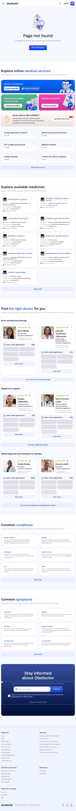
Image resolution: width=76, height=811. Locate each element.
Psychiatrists (5, 776)
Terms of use (5, 747)
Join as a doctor (6, 744)
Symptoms (43, 773)
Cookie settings (6, 760)
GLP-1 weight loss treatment (49, 741)
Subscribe (56, 689)
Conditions (43, 771)
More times (19, 364)
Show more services (38, 167)
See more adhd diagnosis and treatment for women (37, 505)
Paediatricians (6, 773)
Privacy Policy (15, 696)
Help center (5, 741)
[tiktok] (41, 706)
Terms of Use (28, 696)
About (3, 736)
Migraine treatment (46, 749)
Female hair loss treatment (48, 752)
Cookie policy (5, 752)
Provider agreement (8, 755)
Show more (38, 289)
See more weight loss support (38, 445)
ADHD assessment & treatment (50, 744)
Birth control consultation (48, 747)
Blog (2, 738)
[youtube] (47, 706)
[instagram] (34, 706)
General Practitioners (8, 771)
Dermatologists (6, 779)
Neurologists (5, 782)
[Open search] (60, 3)
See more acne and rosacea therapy (38, 379)
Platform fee (5, 758)
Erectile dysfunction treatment (50, 736)
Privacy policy (5, 749)
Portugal (4, 795)
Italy (2, 797)
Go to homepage (38, 47)
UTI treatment (44, 738)
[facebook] (28, 706)
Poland (3, 792)
